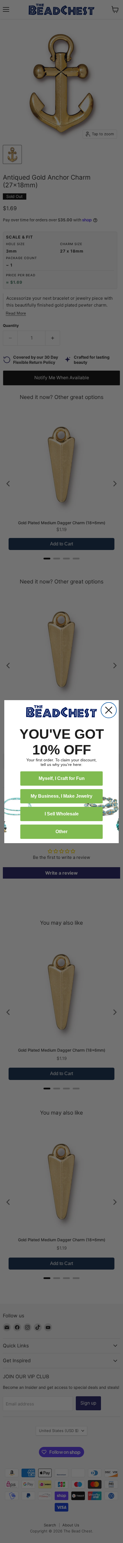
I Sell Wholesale (62, 813)
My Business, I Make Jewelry (61, 796)
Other (61, 831)
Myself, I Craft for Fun (62, 778)
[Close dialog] (108, 710)
